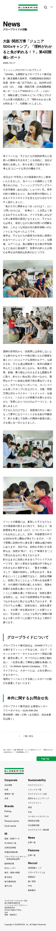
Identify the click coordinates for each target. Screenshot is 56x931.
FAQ (30, 886)
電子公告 (8, 886)
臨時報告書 (9, 863)
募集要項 (32, 890)
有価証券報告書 (11, 852)
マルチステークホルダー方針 (15, 900)
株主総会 (8, 877)
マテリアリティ (34, 803)
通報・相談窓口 (10, 914)
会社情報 (8, 785)
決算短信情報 (10, 848)
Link (6, 912)
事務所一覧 (9, 794)
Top (4, 750)
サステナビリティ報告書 (38, 830)
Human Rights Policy (12, 910)
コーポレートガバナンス (38, 816)
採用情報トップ (34, 868)
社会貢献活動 (33, 825)
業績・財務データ (12, 839)
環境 (30, 807)
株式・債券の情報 (12, 872)
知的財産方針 (9, 907)
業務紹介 (32, 877)
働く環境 (32, 881)
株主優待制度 (10, 881)
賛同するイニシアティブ (38, 798)
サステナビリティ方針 (37, 794)
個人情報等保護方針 (12, 903)
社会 (30, 812)
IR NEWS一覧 (10, 843)
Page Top (45, 758)
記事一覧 (32, 842)
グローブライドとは (36, 872)
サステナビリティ (35, 785)
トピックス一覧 (34, 789)
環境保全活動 (33, 821)
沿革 (6, 798)
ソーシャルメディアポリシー (15, 905)
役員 (6, 789)
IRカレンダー (10, 868)
